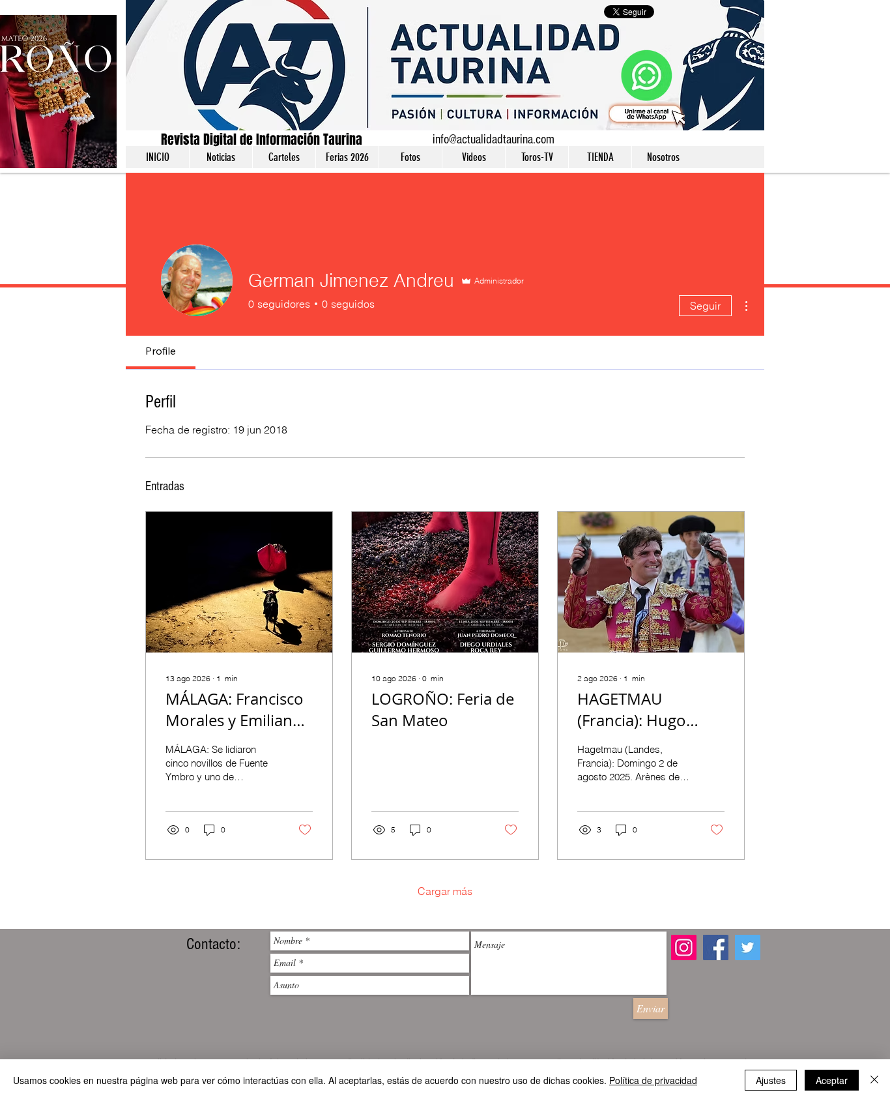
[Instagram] (683, 947)
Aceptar (832, 1080)
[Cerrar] (874, 1080)
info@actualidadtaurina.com (493, 139)
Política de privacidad (653, 1080)
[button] (220, 157)
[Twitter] (747, 947)
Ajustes (771, 1080)
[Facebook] (715, 947)
